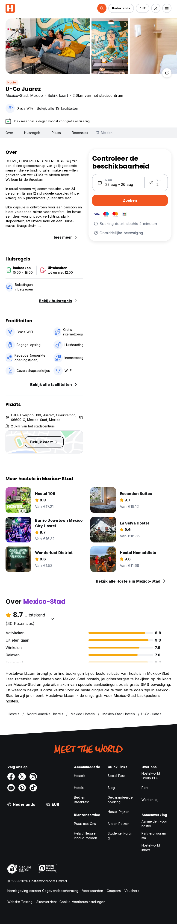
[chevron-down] (52, 618)
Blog (111, 788)
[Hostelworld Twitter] (22, 776)
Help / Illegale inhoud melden (85, 835)
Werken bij (150, 800)
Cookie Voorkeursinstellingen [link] (82, 902)
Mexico (36, 95)
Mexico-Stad (17, 95)
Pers (145, 788)
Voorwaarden (92, 891)
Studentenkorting (120, 835)
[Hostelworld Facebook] (11, 776)
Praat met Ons (85, 824)
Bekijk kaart (57, 95)
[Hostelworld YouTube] (11, 787)
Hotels (79, 788)
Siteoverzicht (46, 902)
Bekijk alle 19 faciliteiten (57, 108)
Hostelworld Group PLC (151, 775)
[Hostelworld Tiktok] (33, 787)
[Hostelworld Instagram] (33, 776)
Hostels (80, 776)
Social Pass (116, 776)
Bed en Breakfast (81, 799)
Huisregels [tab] (32, 133)
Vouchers (131, 891)
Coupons (114, 891)
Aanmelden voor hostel (154, 823)
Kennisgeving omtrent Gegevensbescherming (42, 891)
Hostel (12, 82)
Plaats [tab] (56, 133)
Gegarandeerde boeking (120, 799)
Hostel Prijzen (118, 812)
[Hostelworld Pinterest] (22, 787)
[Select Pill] (101, 8)
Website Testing (20, 902)
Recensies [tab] (80, 133)
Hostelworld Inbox (151, 847)
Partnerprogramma (154, 835)
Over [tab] (9, 133)
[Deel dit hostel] (166, 72)
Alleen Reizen (118, 824)
